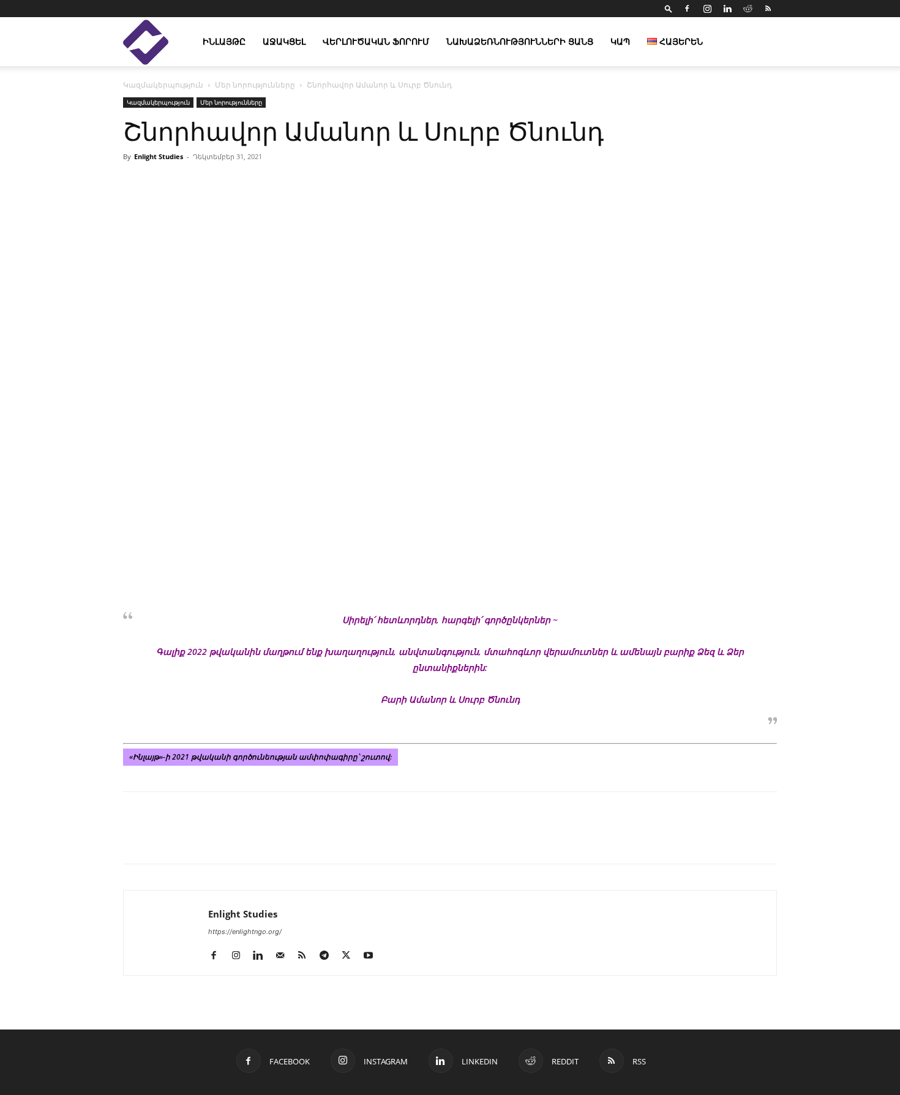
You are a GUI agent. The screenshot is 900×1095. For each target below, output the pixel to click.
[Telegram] (248, 838)
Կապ (620, 41)
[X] (191, 838)
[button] (668, 8)
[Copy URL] (220, 838)
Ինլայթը (224, 41)
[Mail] (284, 956)
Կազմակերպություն (163, 85)
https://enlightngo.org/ (245, 931)
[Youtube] (372, 956)
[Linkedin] (727, 8)
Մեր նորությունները (255, 85)
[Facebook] (687, 8)
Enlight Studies (158, 156)
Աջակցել (284, 41)
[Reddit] (747, 8)
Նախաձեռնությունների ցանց (519, 41)
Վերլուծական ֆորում (376, 41)
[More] (591, 184)
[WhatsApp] (276, 838)
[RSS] (768, 8)
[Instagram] (707, 8)
